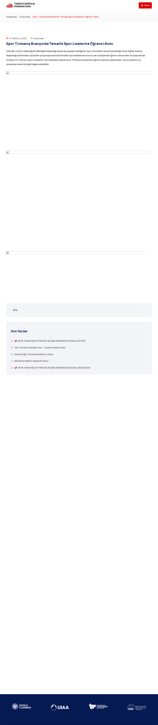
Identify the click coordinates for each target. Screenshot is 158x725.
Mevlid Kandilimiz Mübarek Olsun (31, 360)
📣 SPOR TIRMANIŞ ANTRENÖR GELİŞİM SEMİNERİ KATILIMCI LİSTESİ (49, 340)
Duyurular (25, 16)
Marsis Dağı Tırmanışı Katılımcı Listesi (33, 354)
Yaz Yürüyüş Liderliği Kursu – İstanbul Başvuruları (39, 347)
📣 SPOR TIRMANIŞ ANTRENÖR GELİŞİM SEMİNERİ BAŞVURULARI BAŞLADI (52, 367)
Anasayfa (11, 16)
